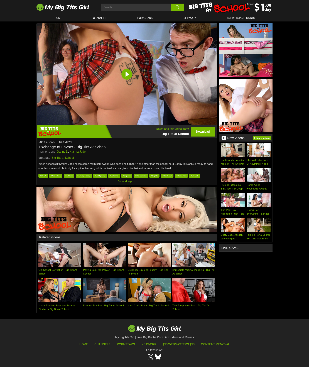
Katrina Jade (78, 151)
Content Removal (215, 344)
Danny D (62, 151)
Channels (102, 344)
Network (189, 17)
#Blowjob (194, 176)
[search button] (177, 7)
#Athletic (69, 176)
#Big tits (154, 176)
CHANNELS (99, 17)
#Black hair (167, 176)
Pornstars (145, 17)
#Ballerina (114, 176)
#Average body (83, 176)
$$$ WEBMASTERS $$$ (241, 17)
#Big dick (127, 176)
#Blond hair (181, 176)
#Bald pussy (100, 176)
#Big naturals (140, 176)
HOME (58, 17)
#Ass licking (56, 176)
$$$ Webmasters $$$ (179, 344)
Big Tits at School (63, 157)
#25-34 (43, 176)
